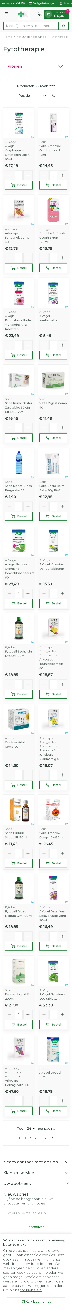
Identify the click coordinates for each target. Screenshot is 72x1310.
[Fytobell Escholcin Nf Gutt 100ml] (18, 628)
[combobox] (31, 26)
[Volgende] (52, 1138)
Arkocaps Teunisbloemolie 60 (51, 664)
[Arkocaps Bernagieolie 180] (18, 1049)
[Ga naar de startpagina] (23, 14)
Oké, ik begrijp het (36, 1301)
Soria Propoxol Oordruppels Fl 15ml (50, 150)
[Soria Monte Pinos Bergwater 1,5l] (18, 462)
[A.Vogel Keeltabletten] (53, 292)
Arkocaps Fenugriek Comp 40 (17, 237)
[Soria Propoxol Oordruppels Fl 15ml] (53, 123)
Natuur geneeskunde (31, 37)
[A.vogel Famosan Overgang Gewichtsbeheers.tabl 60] (18, 541)
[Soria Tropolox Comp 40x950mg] (53, 810)
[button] (36, 66)
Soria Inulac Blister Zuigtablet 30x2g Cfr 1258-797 (18, 407)
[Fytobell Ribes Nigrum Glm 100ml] (18, 888)
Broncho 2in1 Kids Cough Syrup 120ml (52, 237)
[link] (20, 1138)
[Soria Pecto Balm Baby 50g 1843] (53, 462)
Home (7, 37)
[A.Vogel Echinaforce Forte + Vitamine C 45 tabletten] (18, 292)
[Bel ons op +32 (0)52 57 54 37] (40, 14)
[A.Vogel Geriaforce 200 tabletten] (53, 971)
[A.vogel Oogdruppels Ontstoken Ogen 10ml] (18, 123)
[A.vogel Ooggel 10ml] (53, 1049)
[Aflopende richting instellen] (53, 96)
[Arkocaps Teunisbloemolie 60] (53, 628)
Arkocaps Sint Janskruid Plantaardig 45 (49, 754)
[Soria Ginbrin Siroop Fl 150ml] (18, 810)
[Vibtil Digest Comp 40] (53, 380)
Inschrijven (36, 1227)
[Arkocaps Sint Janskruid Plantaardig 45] (53, 719)
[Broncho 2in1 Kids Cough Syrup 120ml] (53, 210)
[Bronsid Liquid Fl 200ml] (18, 971)
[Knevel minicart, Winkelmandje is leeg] (48, 14)
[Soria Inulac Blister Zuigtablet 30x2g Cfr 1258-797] (18, 380)
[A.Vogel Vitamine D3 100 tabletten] (53, 541)
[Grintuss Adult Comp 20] (18, 719)
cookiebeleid (31, 1290)
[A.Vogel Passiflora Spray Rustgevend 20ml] (53, 888)
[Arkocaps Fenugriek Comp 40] (18, 210)
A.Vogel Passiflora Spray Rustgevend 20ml (52, 916)
